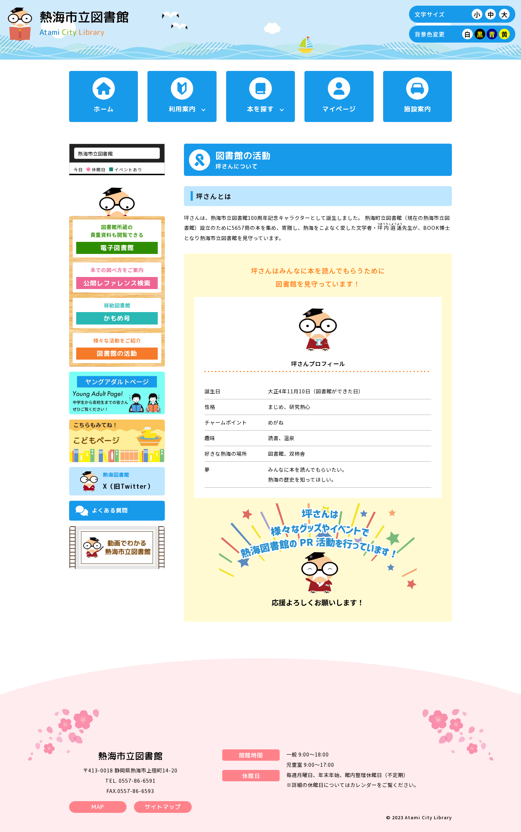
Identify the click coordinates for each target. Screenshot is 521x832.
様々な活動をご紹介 (117, 347)
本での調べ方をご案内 (117, 276)
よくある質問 (110, 510)
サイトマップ (163, 807)
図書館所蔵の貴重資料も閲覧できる (117, 237)
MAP (97, 807)
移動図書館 (116, 312)
